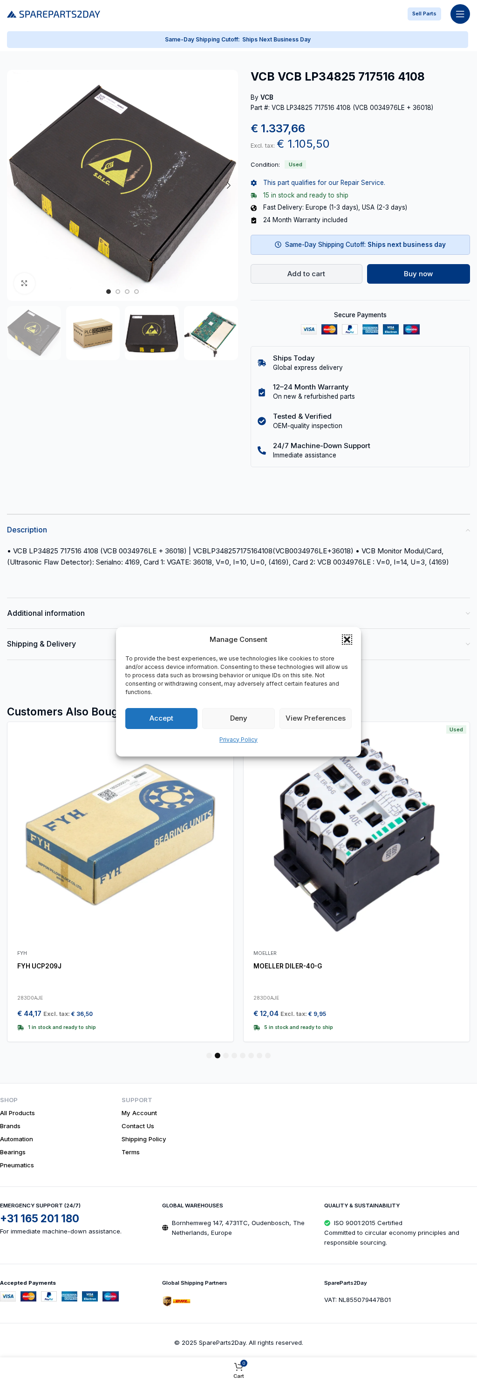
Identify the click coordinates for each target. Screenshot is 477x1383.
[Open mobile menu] (460, 14)
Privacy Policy (238, 739)
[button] (347, 639)
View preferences (316, 718)
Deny (238, 718)
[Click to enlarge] (24, 283)
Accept (161, 718)
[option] (108, 291)
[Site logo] (53, 13)
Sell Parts (424, 13)
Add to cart (306, 273)
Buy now (418, 273)
